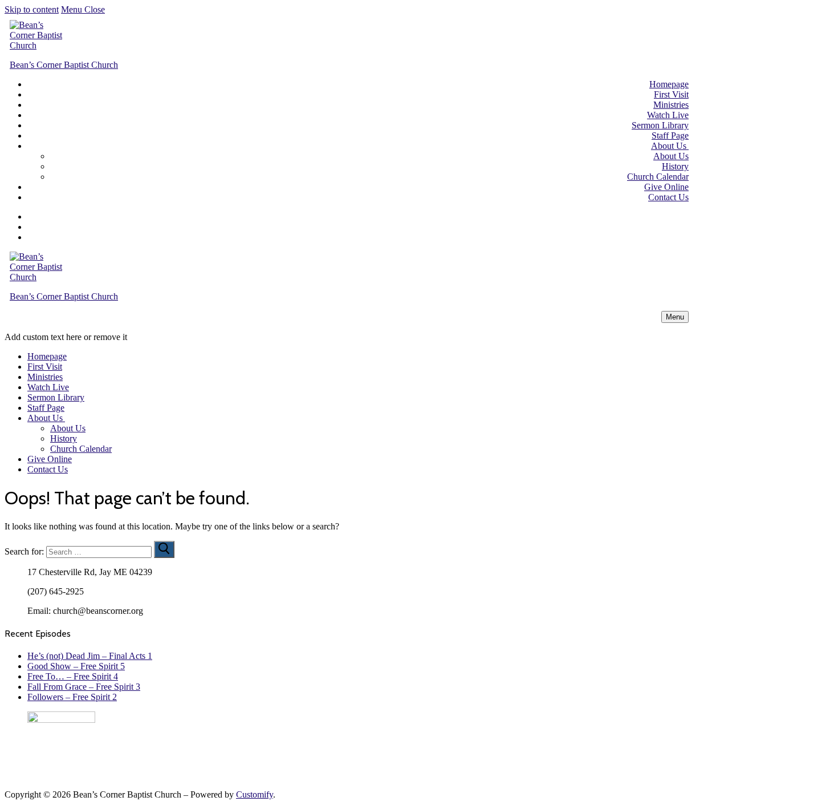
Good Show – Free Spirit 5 (76, 666)
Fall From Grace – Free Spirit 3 (83, 686)
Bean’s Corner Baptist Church (64, 65)
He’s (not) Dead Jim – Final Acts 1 (89, 656)
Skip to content (32, 9)
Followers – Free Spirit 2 (72, 697)
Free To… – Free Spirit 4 (72, 676)
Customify (254, 794)
